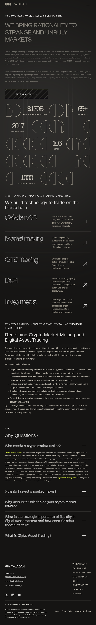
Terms (56, 611)
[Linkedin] (13, 595)
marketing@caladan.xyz (14, 581)
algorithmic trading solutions (69, 478)
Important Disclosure (83, 611)
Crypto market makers (14, 453)
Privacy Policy (67, 611)
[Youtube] (19, 595)
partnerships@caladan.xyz (15, 577)
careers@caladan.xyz (13, 586)
